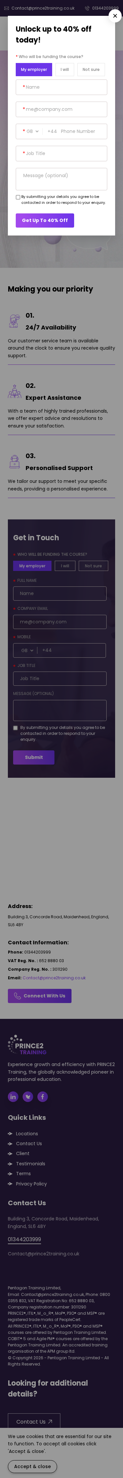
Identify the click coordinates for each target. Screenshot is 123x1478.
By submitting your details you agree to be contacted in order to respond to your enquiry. (63, 199)
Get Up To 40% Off (45, 220)
